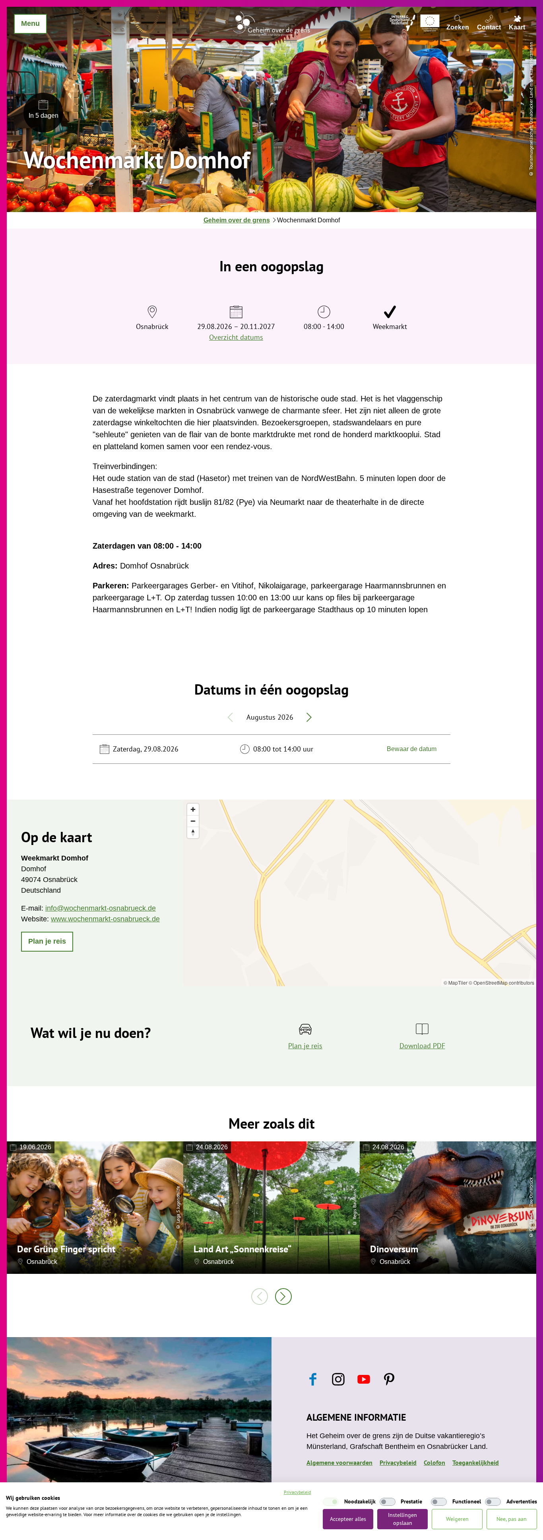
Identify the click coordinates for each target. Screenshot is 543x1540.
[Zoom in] (193, 809)
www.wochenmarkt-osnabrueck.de (105, 919)
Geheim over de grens (237, 220)
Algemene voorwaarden (339, 1462)
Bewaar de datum (411, 749)
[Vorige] (259, 1296)
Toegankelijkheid (475, 1462)
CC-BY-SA (531, 1222)
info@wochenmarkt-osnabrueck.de (100, 908)
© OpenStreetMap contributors (501, 982)
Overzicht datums (236, 337)
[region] (359, 893)
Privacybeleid (398, 1462)
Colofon (434, 1462)
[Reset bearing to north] (193, 832)
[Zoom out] (193, 821)
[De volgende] (283, 1296)
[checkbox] (331, 1502)
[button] (47, 942)
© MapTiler (455, 982)
